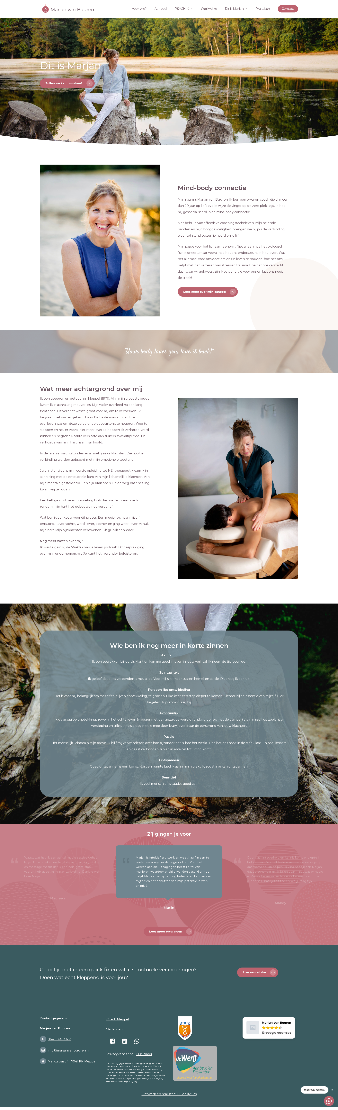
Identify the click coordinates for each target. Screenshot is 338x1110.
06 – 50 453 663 (59, 1039)
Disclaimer (144, 1054)
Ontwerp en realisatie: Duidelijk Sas (169, 1094)
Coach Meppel (117, 1019)
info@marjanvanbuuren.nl (69, 1050)
